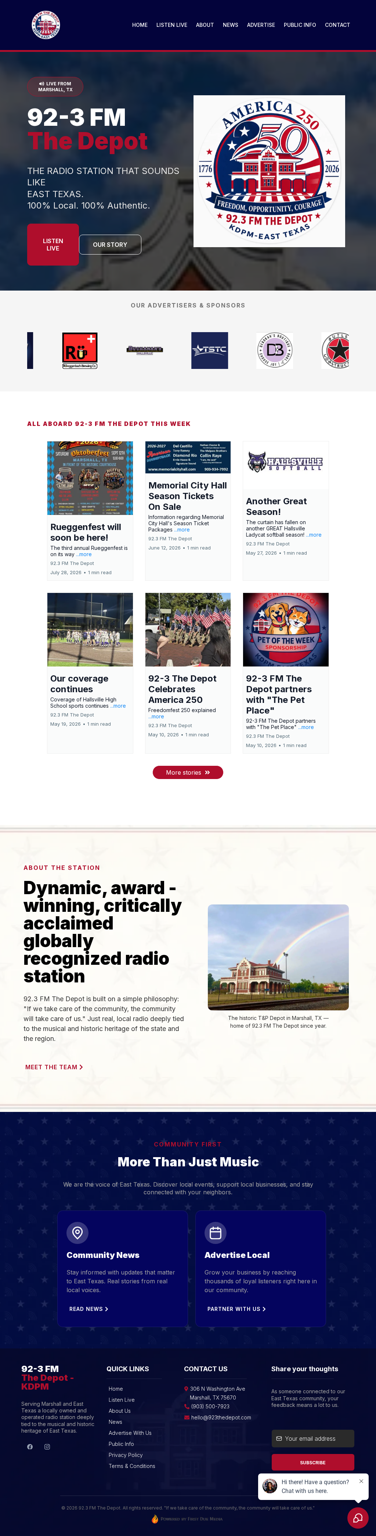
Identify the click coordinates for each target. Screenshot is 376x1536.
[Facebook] (30, 1446)
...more (84, 554)
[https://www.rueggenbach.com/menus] (254, 350)
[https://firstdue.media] (319, 350)
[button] (90, 511)
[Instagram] (47, 1446)
